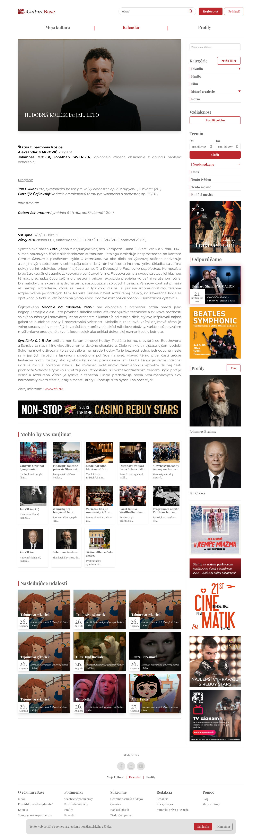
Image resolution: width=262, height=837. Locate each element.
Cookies (115, 804)
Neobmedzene (202, 164)
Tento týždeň (200, 179)
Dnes (194, 172)
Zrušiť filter (228, 61)
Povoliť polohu (215, 120)
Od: (192, 141)
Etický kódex (165, 804)
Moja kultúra (57, 27)
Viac (233, 368)
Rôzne (195, 99)
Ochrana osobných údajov (126, 799)
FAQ (205, 799)
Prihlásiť (234, 11)
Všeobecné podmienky (78, 799)
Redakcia (162, 799)
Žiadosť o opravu (121, 815)
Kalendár (131, 27)
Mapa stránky (211, 804)
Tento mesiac (200, 187)
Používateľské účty (76, 804)
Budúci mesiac (201, 194)
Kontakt (23, 810)
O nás (21, 799)
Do (218, 141)
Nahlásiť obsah (119, 810)
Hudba (195, 76)
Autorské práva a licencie (173, 810)
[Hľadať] (191, 11)
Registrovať (210, 11)
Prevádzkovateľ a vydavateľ (35, 804)
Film (194, 84)
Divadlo (196, 69)
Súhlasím (203, 826)
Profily (204, 27)
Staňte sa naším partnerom (35, 815)
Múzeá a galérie (202, 91)
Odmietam (223, 826)
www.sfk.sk (54, 389)
